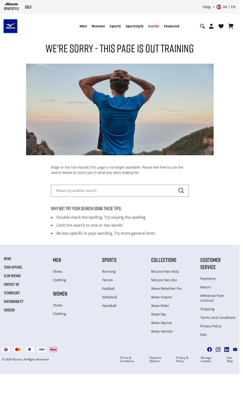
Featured (171, 26)
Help (207, 7)
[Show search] (202, 26)
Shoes (57, 271)
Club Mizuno (12, 275)
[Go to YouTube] (235, 349)
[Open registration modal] (211, 26)
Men (83, 26)
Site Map (230, 359)
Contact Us (11, 284)
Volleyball (109, 297)
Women (98, 26)
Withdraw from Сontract (212, 298)
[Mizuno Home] (11, 7)
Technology (12, 293)
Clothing (59, 280)
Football (108, 288)
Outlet (153, 26)
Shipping (207, 309)
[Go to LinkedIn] (226, 349)
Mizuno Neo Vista (165, 271)
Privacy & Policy (182, 359)
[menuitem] (83, 26)
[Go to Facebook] (209, 349)
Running (109, 271)
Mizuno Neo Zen (164, 280)
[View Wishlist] (221, 26)
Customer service (210, 263)
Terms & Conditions (127, 359)
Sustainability (13, 301)
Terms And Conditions (218, 317)
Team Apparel (13, 267)
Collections (163, 259)
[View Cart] (231, 26)
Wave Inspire (161, 297)
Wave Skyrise (161, 322)
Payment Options (155, 359)
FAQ (203, 334)
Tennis (107, 280)
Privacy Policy (210, 326)
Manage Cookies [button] (206, 359)
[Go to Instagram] (218, 349)
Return (205, 287)
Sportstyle (135, 26)
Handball (109, 305)
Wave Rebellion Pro (166, 288)
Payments (208, 278)
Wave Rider (160, 305)
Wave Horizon (162, 331)
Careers (9, 310)
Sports (115, 26)
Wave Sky (158, 314)
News (7, 258)
